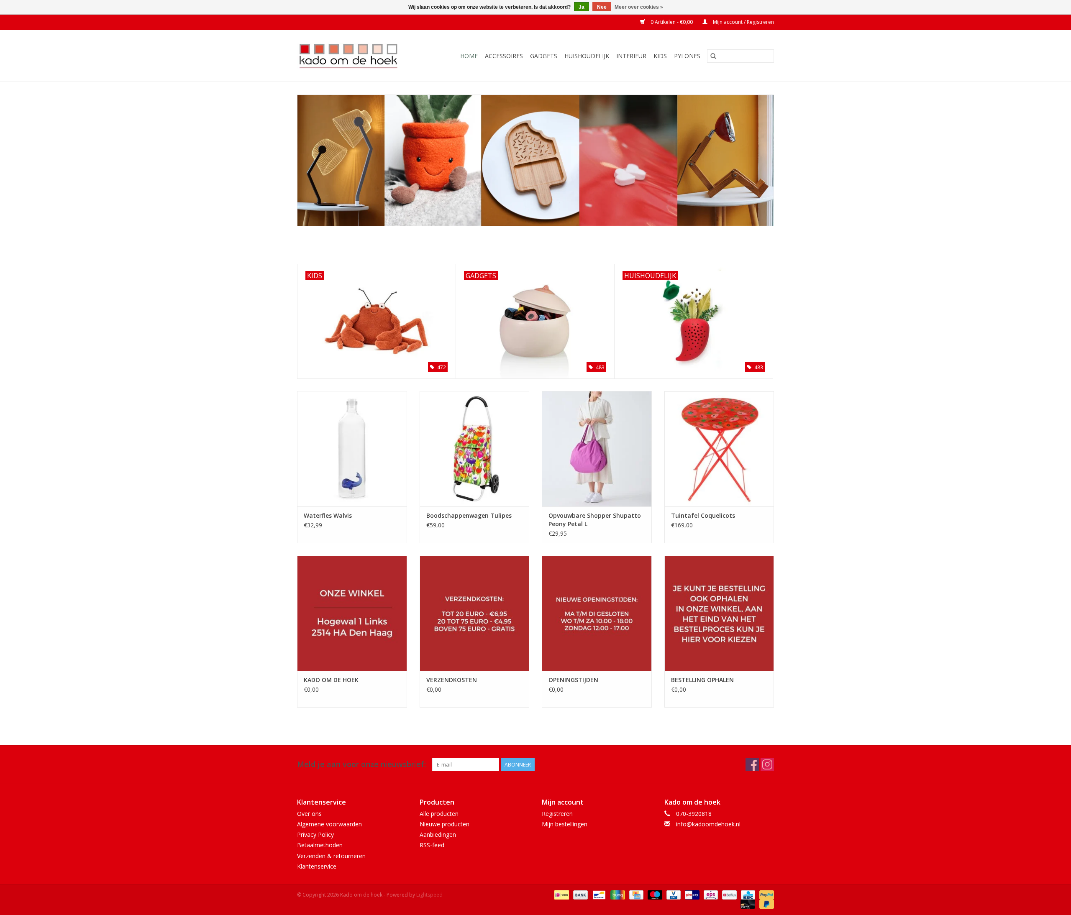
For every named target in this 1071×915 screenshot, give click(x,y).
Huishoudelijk (586, 56)
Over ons (309, 814)
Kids (660, 56)
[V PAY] (673, 894)
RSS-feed (432, 845)
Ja (581, 7)
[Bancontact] (598, 894)
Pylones (687, 56)
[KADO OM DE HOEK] (352, 613)
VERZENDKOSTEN (451, 680)
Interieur (631, 56)
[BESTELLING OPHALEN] (719, 613)
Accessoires (504, 56)
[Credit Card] (635, 894)
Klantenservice (316, 866)
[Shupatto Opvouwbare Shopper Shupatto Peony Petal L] (597, 448)
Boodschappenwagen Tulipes (469, 515)
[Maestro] (654, 894)
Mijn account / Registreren (743, 22)
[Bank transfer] (579, 894)
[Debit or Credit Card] (747, 903)
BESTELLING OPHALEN (702, 680)
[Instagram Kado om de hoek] (767, 764)
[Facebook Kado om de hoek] (752, 764)
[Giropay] (691, 894)
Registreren (557, 814)
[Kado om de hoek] (355, 56)
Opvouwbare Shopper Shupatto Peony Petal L (594, 519)
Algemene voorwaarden (329, 824)
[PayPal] (765, 894)
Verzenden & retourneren (331, 856)
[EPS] (710, 894)
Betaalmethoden (320, 845)
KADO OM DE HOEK (331, 680)
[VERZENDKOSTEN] (475, 613)
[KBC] (747, 894)
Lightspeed (429, 894)
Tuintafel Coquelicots (703, 515)
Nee (602, 7)
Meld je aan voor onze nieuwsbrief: (361, 764)
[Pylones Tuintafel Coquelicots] (719, 448)
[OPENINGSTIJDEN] (597, 613)
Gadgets (543, 56)
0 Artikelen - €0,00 (671, 22)
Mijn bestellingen (564, 824)
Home (469, 56)
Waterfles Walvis (328, 515)
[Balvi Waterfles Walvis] (352, 448)
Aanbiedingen (438, 834)
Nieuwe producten (444, 824)
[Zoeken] (713, 56)
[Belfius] (728, 894)
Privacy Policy (315, 834)
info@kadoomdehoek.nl (708, 824)
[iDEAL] (560, 894)
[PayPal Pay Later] (765, 903)
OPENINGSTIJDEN (573, 680)
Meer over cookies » (639, 7)
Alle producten (439, 814)
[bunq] (616, 894)
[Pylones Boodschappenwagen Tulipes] (475, 448)
